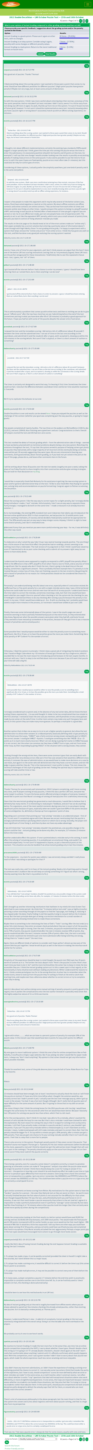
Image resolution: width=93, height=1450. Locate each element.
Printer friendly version (14, 1448)
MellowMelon (10, 537)
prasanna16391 (10, 852)
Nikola (7, 1048)
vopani (7, 70)
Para (6, 1089)
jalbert (7, 265)
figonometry (9, 1411)
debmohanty (9, 348)
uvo (5, 496)
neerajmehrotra (11, 1001)
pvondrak (8, 326)
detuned (7, 96)
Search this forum (12, 1445)
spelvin (7, 1341)
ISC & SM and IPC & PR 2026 (46, 13)
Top (86, 66)
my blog (36, 471)
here (48, 413)
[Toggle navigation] (88, 4)
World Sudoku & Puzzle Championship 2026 (46, 10)
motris (7, 121)
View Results (50, 54)
